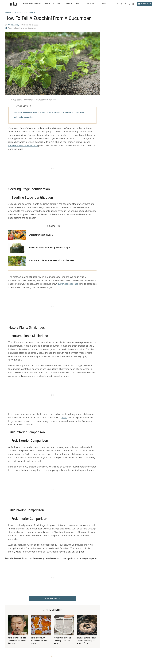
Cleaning (57, 4)
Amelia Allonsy (13, 25)
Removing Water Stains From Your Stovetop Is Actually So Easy (86, 640)
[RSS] (133, 4)
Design (47, 4)
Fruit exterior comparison (73, 113)
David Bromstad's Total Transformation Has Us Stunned (17, 640)
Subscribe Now (51, 598)
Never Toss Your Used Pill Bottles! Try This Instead (40, 640)
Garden (68, 4)
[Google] (129, 4)
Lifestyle (79, 4)
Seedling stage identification (25, 113)
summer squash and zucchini (23, 146)
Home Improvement (32, 4)
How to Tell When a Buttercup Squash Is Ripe (49, 248)
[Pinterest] (121, 4)
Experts (90, 4)
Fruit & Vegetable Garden (24, 13)
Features (101, 4)
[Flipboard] (125, 4)
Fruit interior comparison (23, 117)
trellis (64, 418)
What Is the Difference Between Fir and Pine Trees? (52, 261)
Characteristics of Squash (41, 235)
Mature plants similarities (50, 113)
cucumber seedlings (68, 284)
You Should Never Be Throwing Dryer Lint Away (62, 640)
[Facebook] (117, 4)
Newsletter (146, 4)
